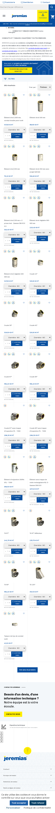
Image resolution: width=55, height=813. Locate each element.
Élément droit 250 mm (12, 169)
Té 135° (32, 585)
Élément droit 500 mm (37, 117)
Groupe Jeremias (9, 775)
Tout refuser (37, 803)
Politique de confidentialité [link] (37, 807)
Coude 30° (8, 325)
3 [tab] (1, 739)
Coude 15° (33, 274)
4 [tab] (1, 741)
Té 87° (6, 533)
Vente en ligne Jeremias (11, 788)
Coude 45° (33, 325)
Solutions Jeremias (10, 782)
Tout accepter (19, 803)
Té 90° (6, 585)
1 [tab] (1, 733)
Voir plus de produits (27, 670)
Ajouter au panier (17, 135)
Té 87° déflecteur (36, 533)
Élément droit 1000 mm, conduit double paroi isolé (13, 119)
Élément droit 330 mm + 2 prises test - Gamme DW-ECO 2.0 (14, 223)
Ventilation (28, 2)
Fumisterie (10, 2)
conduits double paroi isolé (37, 48)
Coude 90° (33, 377)
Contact (46, 2)
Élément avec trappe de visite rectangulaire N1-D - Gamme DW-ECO (39, 482)
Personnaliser (13, 808)
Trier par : (33, 87)
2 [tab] (1, 736)
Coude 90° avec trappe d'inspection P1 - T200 (38, 429)
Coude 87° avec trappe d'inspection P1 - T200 (12, 429)
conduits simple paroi (9, 51)
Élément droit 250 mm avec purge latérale (39, 170)
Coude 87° (8, 377)
